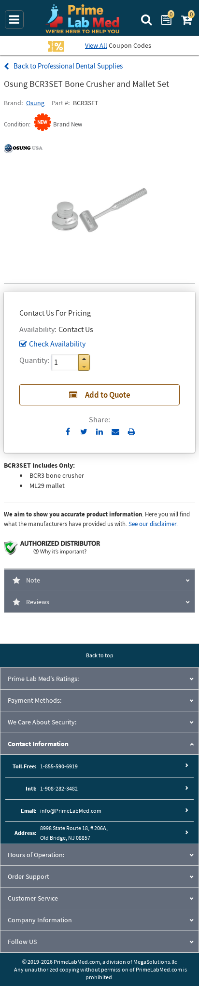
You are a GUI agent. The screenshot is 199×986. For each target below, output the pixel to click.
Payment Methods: (34, 700)
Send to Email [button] (115, 432)
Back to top (100, 655)
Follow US (22, 941)
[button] (84, 359)
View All (96, 45)
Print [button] (131, 431)
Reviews (37, 601)
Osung (35, 102)
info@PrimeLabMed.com (70, 810)
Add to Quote (107, 394)
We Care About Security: (42, 722)
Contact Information (38, 743)
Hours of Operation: (36, 854)
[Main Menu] (14, 19)
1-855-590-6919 (59, 766)
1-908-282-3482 (59, 788)
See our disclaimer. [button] (153, 524)
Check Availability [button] (57, 343)
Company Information (40, 920)
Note (33, 580)
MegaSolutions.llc (155, 961)
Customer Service (33, 898)
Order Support (28, 876)
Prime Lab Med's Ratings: (43, 678)
